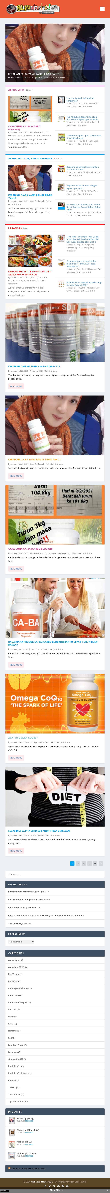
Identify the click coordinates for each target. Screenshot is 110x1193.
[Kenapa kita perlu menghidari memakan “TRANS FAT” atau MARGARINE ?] (61, 262)
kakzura (20, 77)
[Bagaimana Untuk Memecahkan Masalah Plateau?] (61, 168)
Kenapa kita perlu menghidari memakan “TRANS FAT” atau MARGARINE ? (81, 264)
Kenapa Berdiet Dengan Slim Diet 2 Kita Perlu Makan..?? (29, 273)
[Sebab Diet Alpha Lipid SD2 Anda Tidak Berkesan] (54, 796)
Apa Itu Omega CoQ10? (23, 737)
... (89, 863)
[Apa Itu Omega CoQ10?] (54, 703)
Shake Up (13, 1087)
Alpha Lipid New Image (42, 1181)
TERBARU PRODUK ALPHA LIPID (28, 1168)
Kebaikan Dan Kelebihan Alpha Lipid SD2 (34, 366)
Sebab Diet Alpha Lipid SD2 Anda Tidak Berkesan (39, 830)
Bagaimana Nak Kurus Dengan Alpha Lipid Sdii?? (81, 187)
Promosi (12, 1080)
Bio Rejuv (12, 981)
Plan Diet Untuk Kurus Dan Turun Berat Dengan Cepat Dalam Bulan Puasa (83, 207)
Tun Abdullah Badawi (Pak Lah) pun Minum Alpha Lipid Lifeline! (82, 118)
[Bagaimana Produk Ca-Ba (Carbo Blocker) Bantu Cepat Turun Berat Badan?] (54, 607)
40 (95, 863)
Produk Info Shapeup (18, 1073)
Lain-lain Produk (16, 1045)
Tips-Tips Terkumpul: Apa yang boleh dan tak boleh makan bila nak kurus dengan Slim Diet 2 (82, 239)
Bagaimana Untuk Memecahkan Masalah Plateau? (82, 168)
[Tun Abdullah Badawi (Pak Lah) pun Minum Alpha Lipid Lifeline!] (61, 118)
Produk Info (71, 106)
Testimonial (77, 77)
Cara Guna (67, 77)
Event (68, 125)
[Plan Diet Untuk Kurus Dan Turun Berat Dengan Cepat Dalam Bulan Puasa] (61, 206)
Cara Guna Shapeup (18, 1002)
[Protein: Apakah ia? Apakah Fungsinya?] (61, 99)
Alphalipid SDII (95, 212)
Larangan (21, 280)
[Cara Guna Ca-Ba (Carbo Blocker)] (30, 109)
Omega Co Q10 (37, 742)
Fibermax (13, 1030)
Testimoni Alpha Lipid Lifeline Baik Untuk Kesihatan (83, 137)
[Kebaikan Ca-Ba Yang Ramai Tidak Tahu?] (30, 178)
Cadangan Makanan (54, 77)
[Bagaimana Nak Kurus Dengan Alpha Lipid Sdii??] (61, 187)
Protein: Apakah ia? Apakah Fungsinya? (80, 99)
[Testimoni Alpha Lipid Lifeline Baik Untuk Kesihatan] (61, 137)
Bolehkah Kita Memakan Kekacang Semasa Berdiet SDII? (83, 283)
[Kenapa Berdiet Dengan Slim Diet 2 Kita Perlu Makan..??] (30, 250)
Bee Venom (13, 974)
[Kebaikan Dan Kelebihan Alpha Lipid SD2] (54, 332)
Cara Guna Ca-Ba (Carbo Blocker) (30, 74)
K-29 (10, 1037)
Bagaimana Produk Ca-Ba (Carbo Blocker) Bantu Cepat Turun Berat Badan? (53, 643)
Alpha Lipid (41, 77)
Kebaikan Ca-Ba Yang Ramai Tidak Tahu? (30, 197)
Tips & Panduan (94, 172)
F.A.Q (91, 244)
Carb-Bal (33, 201)
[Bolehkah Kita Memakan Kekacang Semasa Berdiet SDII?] (61, 283)
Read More (16, 386)
